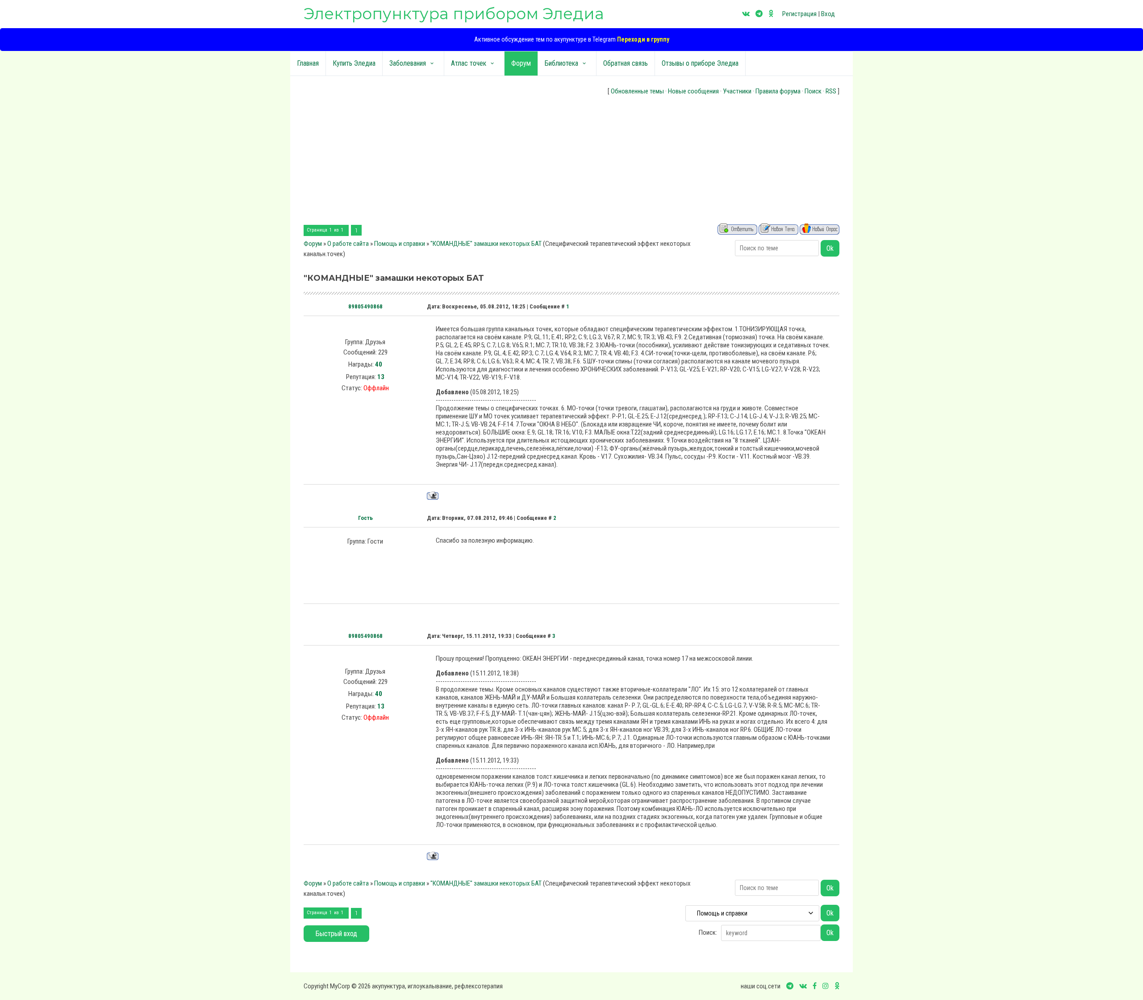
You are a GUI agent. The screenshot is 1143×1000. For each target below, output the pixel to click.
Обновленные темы (637, 91)
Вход (828, 14)
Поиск (813, 91)
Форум (313, 244)
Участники (737, 91)
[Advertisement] (571, 161)
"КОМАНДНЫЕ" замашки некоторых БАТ (486, 244)
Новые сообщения (693, 91)
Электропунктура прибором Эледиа (454, 13)
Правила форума (778, 91)
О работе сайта (348, 244)
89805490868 (365, 306)
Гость (365, 518)
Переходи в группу (643, 39)
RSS (831, 91)
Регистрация (799, 14)
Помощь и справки (399, 244)
